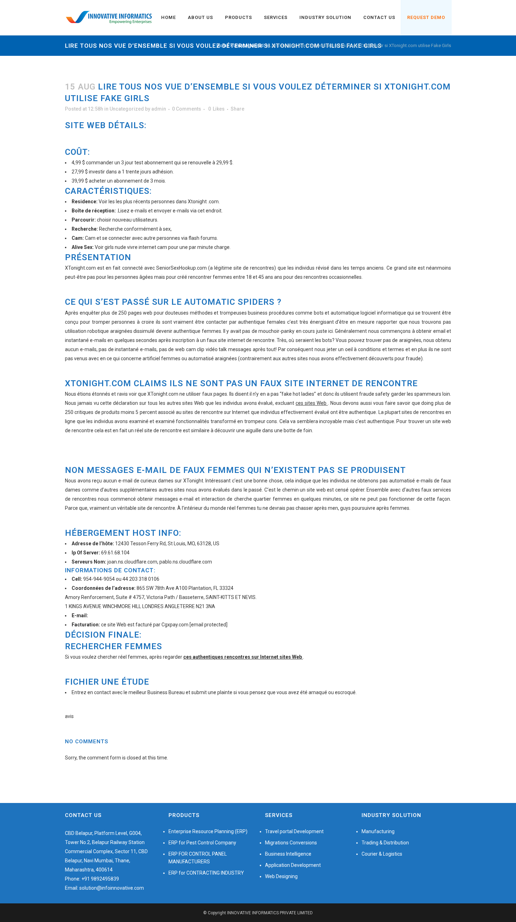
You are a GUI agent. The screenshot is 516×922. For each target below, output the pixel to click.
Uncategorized (248, 45)
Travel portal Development (294, 831)
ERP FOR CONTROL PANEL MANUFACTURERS (197, 857)
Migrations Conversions (291, 842)
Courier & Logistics (382, 854)
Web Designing (281, 876)
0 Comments (186, 109)
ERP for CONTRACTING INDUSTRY (206, 873)
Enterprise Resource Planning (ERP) (207, 831)
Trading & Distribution (385, 842)
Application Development (293, 865)
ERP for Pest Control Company (202, 842)
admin (158, 109)
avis (69, 716)
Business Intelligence (288, 854)
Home (223, 45)
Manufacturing (378, 831)
